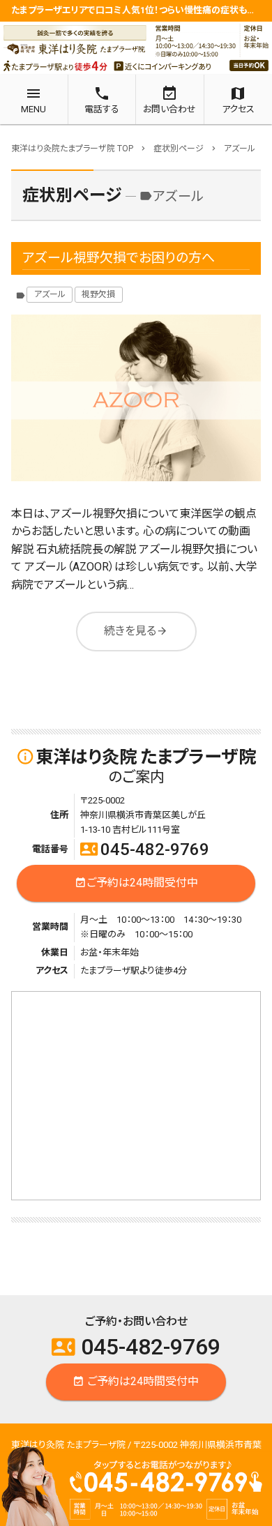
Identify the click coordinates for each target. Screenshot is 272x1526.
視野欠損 (98, 294)
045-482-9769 (144, 849)
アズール (50, 294)
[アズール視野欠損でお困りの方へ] (136, 398)
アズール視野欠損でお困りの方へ (118, 258)
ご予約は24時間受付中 (136, 882)
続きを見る (136, 630)
